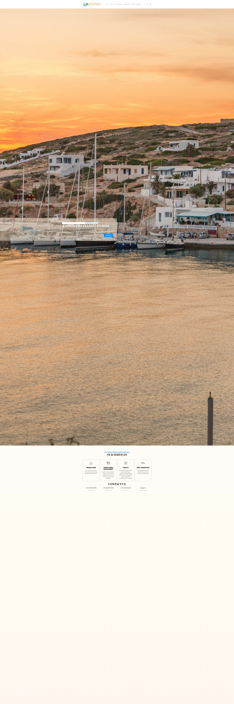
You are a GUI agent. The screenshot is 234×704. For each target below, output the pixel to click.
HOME (106, 4)
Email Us (143, 488)
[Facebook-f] (147, 4)
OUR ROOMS (126, 4)
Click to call (91, 490)
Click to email (143, 490)
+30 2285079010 (108, 488)
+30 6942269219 (125, 488)
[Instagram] (150, 4)
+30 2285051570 (91, 488)
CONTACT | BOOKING (136, 4)
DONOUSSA (119, 4)
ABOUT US (112, 4)
